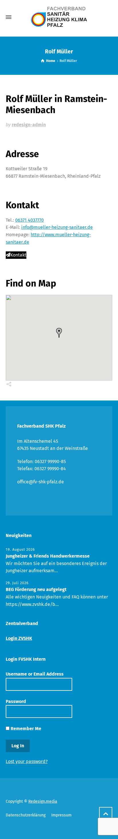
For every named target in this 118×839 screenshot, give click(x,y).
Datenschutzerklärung (26, 815)
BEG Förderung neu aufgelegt (36, 589)
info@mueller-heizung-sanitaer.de (57, 227)
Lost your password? (27, 761)
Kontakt (18, 255)
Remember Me (25, 728)
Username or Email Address (35, 674)
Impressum (61, 815)
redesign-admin (29, 124)
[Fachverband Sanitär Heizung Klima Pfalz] (59, 17)
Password (16, 701)
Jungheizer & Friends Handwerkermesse (48, 556)
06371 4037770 (29, 220)
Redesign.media (42, 801)
